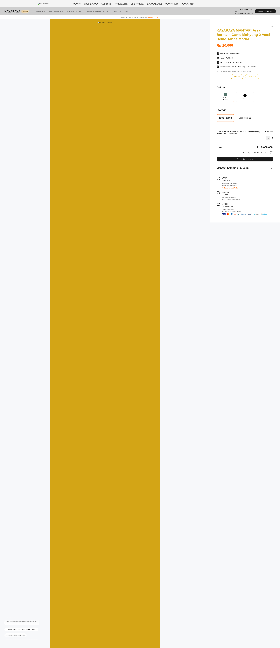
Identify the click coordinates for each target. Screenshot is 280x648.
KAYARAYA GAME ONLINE (97, 11)
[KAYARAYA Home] (54, 4)
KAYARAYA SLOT (171, 4)
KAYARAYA (77, 4)
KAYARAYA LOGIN (121, 4)
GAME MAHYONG (120, 11)
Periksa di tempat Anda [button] (230, 188)
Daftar (252, 77)
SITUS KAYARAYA (91, 4)
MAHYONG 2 (106, 4)
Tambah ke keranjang (265, 11)
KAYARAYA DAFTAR (154, 4)
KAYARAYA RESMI (188, 4)
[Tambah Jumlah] (271, 138)
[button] (244, 13)
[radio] (225, 97)
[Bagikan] (272, 27)
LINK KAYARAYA (137, 4)
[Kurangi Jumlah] (264, 138)
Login (237, 77)
